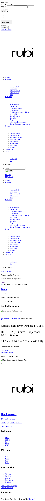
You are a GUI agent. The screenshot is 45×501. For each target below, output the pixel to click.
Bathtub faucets (15, 116)
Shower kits (14, 114)
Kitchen (8, 79)
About (7, 77)
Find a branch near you (9, 486)
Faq (11, 161)
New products (14, 87)
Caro (7, 463)
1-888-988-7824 (6, 426)
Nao (6, 461)
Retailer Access (6, 30)
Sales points (9, 149)
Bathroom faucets (16, 137)
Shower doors (14, 145)
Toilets (12, 120)
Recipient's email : (7, 4)
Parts (11, 95)
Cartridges (13, 159)
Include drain (8, 301)
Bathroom (8, 97)
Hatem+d (32, 499)
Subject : (4, 6)
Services (8, 151)
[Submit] (5, 27)
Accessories (14, 143)
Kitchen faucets (15, 91)
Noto (7, 457)
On (6, 442)
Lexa (7, 444)
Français (8, 175)
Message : (4, 9)
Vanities (12, 147)
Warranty (8, 474)
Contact (8, 482)
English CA (9, 177)
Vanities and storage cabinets (19, 112)
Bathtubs (13, 118)
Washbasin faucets (16, 108)
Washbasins (14, 110)
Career (7, 478)
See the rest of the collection (10, 318)
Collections (13, 89)
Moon (7, 438)
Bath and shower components (20, 124)
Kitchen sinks (14, 93)
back (3, 282)
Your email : (5, 2)
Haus (7, 446)
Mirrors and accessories (18, 122)
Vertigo (7, 440)
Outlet (7, 126)
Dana (4, 289)
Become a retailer (7, 488)
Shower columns (15, 139)
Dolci (7, 459)
